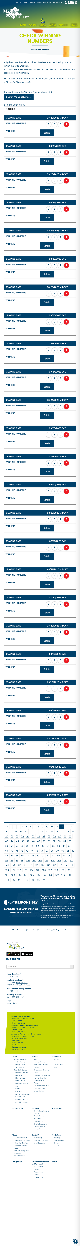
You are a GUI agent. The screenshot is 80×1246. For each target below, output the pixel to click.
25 (52, 831)
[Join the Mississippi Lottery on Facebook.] (66, 2)
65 (53, 846)
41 (65, 836)
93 (58, 855)
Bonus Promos (52, 25)
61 (32, 846)
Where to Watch (20, 1097)
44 (12, 841)
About (14, 1135)
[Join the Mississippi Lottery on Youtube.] (76, 2)
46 (22, 841)
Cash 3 (17, 1089)
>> (44, 879)
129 (62, 870)
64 (48, 846)
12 (57, 826)
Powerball (18, 1075)
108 (7, 865)
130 (68, 870)
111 (25, 865)
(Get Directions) (16, 1045)
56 (6, 846)
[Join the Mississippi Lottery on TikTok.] (69, 2)
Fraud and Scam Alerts (41, 1086)
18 (16, 831)
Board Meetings (19, 1155)
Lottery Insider (39, 1091)
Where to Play (74, 25)
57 (12, 846)
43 (6, 841)
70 (12, 851)
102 (40, 860)
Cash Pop (18, 1091)
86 (22, 855)
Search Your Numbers (40, 49)
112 (30, 865)
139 (57, 875)
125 (37, 870)
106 (65, 860)
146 (32, 880)
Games (23, 25)
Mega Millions (20, 1078)
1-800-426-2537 (17, 997)
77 (47, 851)
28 (67, 831)
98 (17, 860)
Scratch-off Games (20, 1059)
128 (56, 870)
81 (68, 851)
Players (32, 25)
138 (50, 875)
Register (56, 1059)
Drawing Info (58, 1064)
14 (66, 826)
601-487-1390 (24, 985)
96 (6, 860)
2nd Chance (42, 25)
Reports (56, 1143)
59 (22, 846)
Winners (36, 1083)
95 (69, 855)
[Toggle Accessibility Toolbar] (75, 1241)
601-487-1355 (12, 976)
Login (56, 1062)
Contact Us (36, 1135)
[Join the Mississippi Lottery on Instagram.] (72, 2)
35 (33, 836)
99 (22, 860)
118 (66, 865)
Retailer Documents (40, 1124)
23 (41, 831)
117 (60, 865)
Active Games (20, 1062)
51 (49, 841)
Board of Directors (21, 1143)
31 (12, 836)
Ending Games (20, 1064)
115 (48, 865)
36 (38, 836)
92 (53, 855)
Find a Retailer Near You (42, 1075)
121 (13, 870)
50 (44, 841)
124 (31, 870)
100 (28, 860)
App (35, 1059)
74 (32, 851)
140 (63, 875)
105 (59, 860)
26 (57, 831)
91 (48, 855)
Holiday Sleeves (39, 1062)
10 (47, 826)
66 (58, 846)
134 (26, 875)
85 (17, 855)
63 (42, 846)
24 (47, 831)
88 (32, 855)
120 (7, 870)
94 (64, 855)
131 (7, 875)
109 (13, 865)
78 (52, 851)
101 (34, 860)
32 (17, 836)
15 (71, 826)
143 (13, 880)
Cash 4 (17, 1086)
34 (27, 836)
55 (70, 841)
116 (54, 865)
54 (64, 841)
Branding (57, 1137)
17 (11, 831)
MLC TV (56, 1146)
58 (17, 846)
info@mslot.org (12, 1003)
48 (33, 841)
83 (6, 855)
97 (12, 860)
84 (12, 855)
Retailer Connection (40, 1116)
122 (19, 870)
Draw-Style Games (20, 1070)
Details (47, 133)
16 (6, 831)
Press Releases (59, 1140)
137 (44, 875)
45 (17, 841)
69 (6, 851)
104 (53, 860)
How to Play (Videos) (21, 1102)
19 (21, 831)
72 (22, 851)
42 (70, 836)
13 (61, 826)
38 (49, 836)
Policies (36, 1169)
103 (46, 860)
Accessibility (38, 1137)
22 (36, 831)
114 (42, 865)
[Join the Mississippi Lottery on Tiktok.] (11, 959)
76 (42, 851)
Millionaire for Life (21, 1073)
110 (19, 865)
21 (31, 831)
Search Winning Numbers (19, 97)
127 (50, 870)
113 (36, 865)
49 (38, 841)
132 (13, 875)
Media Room (56, 1135)
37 (43, 836)
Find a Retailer (38, 1121)
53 (59, 841)
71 (17, 851)
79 (57, 851)
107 (71, 860)
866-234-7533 (22, 982)
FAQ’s (36, 1073)
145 (26, 880)
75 (37, 851)
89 (38, 855)
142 (7, 880)
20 (26, 831)
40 (59, 836)
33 (22, 836)
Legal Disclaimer (39, 1143)
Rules (55, 1067)
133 (19, 875)
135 (32, 875)
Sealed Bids (39, 1177)
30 (6, 836)
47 (28, 841)
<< (6, 826)
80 (62, 851)
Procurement (38, 1172)
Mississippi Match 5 (22, 1083)
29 (73, 831)
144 (20, 880)
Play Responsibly (39, 1088)
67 (63, 846)
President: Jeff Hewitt (22, 1140)
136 (38, 875)
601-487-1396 (12, 991)
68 (69, 846)
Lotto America (20, 1081)
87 (27, 855)
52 (54, 841)
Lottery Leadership (20, 1137)
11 (52, 826)
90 (43, 855)
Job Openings (17, 1161)
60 (27, 846)
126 (44, 870)
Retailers (63, 25)
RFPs (37, 1175)
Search (54, 1161)
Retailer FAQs (38, 1118)
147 (38, 880)
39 (54, 836)
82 (73, 851)
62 (37, 846)
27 (62, 831)
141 (69, 875)
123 (25, 870)
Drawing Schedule (21, 1099)
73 (27, 851)
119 (71, 865)
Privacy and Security (41, 1140)
